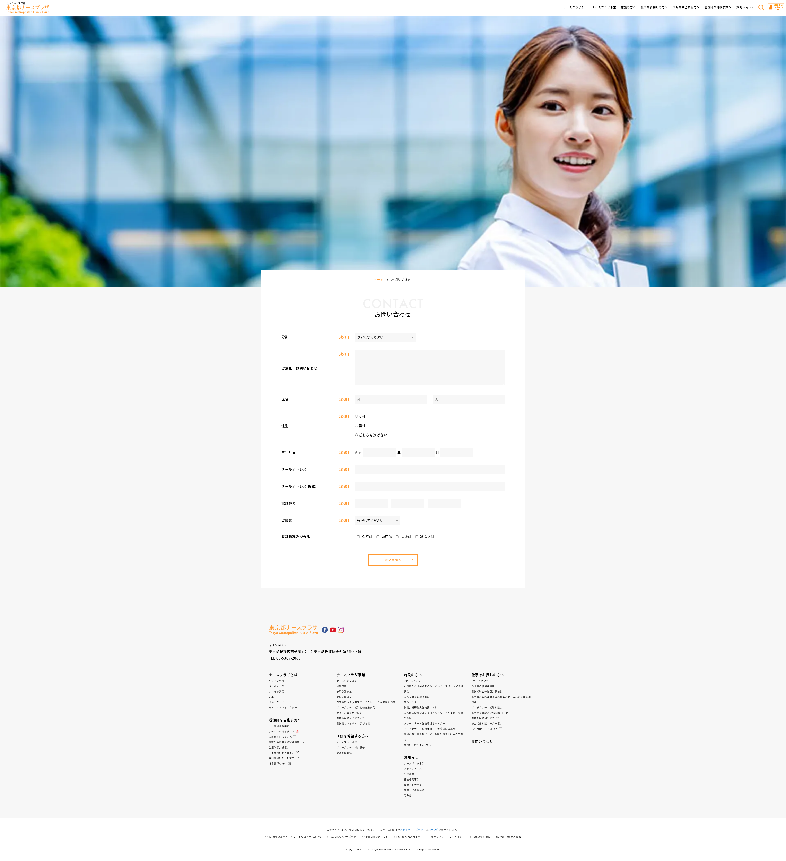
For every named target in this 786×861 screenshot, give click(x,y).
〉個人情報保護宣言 (276, 837)
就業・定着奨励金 (414, 790)
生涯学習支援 (277, 747)
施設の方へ (413, 675)
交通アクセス (277, 702)
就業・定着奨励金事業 (349, 713)
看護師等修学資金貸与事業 (284, 742)
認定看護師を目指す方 (282, 753)
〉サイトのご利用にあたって (307, 837)
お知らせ (411, 757)
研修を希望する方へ (353, 736)
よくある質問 (277, 691)
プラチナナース (413, 769)
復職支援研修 (344, 753)
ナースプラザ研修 (347, 742)
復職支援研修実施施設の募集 (421, 707)
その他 (408, 795)
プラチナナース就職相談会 (487, 707)
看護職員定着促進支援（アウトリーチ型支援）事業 (366, 702)
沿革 (271, 697)
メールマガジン (278, 686)
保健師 (367, 536)
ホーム (378, 279)
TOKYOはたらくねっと (485, 729)
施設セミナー (412, 702)
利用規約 (433, 830)
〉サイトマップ (456, 837)
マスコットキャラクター (283, 707)
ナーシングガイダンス (282, 731)
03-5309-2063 (288, 658)
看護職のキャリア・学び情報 (353, 723)
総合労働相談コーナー (484, 723)
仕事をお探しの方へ (488, 675)
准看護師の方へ (278, 763)
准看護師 (427, 536)
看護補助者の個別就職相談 (487, 691)
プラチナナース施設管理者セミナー (424, 723)
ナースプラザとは (283, 675)
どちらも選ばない (373, 435)
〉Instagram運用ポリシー (410, 837)
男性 (362, 426)
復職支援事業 (344, 697)
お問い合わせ (745, 7)
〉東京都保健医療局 (479, 837)
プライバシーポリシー (413, 830)
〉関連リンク (436, 837)
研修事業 (342, 686)
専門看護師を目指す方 (282, 758)
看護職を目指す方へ (280, 737)
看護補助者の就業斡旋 (417, 697)
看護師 (406, 536)
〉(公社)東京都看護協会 (507, 837)
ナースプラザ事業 (351, 675)
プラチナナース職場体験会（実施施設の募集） (431, 729)
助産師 (387, 536)
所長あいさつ (277, 681)
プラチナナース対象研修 (351, 747)
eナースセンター (414, 681)
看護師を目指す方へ (285, 720)
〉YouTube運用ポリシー (376, 837)
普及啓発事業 (344, 691)
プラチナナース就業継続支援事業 (356, 707)
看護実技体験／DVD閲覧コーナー (491, 713)
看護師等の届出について (351, 718)
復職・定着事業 (413, 785)
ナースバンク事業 (347, 681)
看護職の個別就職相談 (484, 686)
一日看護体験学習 (279, 726)
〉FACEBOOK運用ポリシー (343, 837)
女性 (362, 416)
